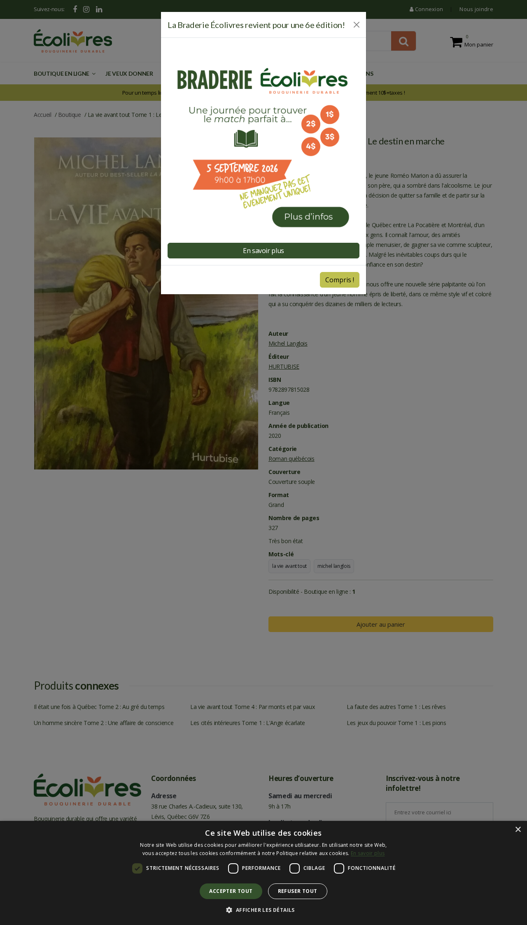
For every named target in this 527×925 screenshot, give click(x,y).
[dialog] (263, 873)
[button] (263, 910)
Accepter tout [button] (230, 891)
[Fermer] (356, 25)
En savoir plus (368, 853)
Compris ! (339, 279)
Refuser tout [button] (297, 891)
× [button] (518, 830)
